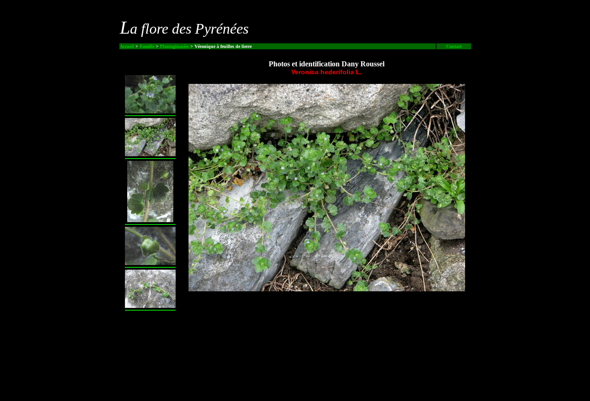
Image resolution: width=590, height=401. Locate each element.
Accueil (127, 46)
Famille (147, 46)
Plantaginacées (174, 46)
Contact (453, 46)
